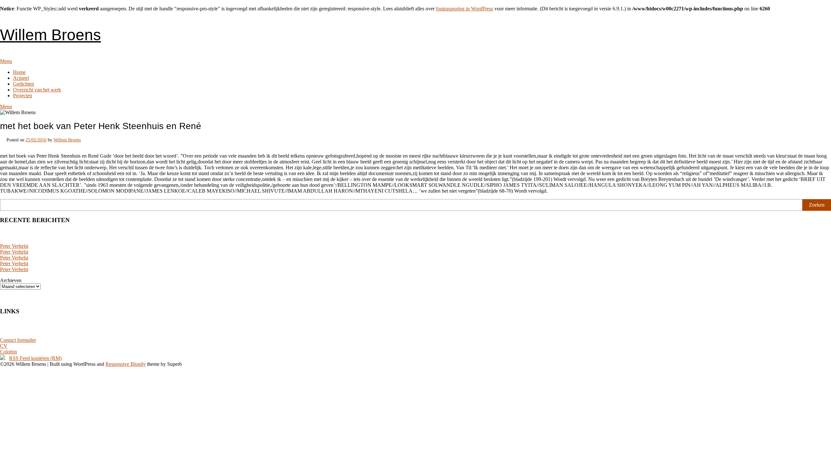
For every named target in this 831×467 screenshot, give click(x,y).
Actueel (21, 78)
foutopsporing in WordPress (464, 8)
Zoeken (817, 205)
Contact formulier (18, 340)
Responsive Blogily (125, 364)
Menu (6, 61)
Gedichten (23, 84)
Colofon (8, 351)
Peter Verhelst (14, 246)
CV (3, 346)
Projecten (22, 95)
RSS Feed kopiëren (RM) (35, 358)
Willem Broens (50, 34)
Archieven (10, 280)
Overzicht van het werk (37, 89)
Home (19, 72)
